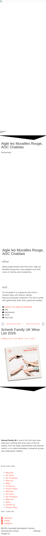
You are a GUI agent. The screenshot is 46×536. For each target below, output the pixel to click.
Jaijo (12, 533)
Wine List (9, 481)
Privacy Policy (12, 489)
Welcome (9, 473)
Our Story (10, 475)
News (8, 483)
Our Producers (12, 478)
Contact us (10, 486)
